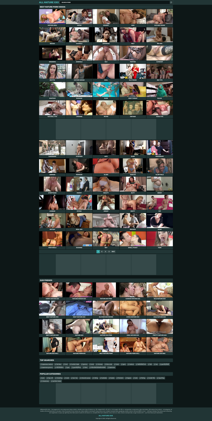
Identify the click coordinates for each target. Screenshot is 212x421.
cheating (59, 378)
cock (67, 378)
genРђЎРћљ (77, 367)
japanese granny (47, 367)
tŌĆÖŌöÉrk (59, 367)
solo (136, 378)
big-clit (50, 378)
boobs (112, 378)
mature (131, 364)
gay (68, 367)
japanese (112, 367)
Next (113, 251)
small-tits (152, 378)
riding (96, 378)
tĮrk (151, 364)
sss (157, 364)
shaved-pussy (85, 378)
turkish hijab (75, 364)
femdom (120, 378)
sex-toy (75, 378)
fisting (143, 378)
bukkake (104, 378)
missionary (45, 381)
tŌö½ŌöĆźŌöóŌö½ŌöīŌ (98, 367)
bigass (129, 378)
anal (92, 364)
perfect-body (57, 381)
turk (66, 364)
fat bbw (58, 364)
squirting (161, 378)
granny (85, 364)
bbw (86, 367)
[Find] (171, 2)
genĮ (124, 364)
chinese (100, 364)
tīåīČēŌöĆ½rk (142, 364)
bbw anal (109, 364)
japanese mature (47, 364)
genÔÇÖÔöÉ (165, 364)
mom (117, 364)
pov (43, 378)
